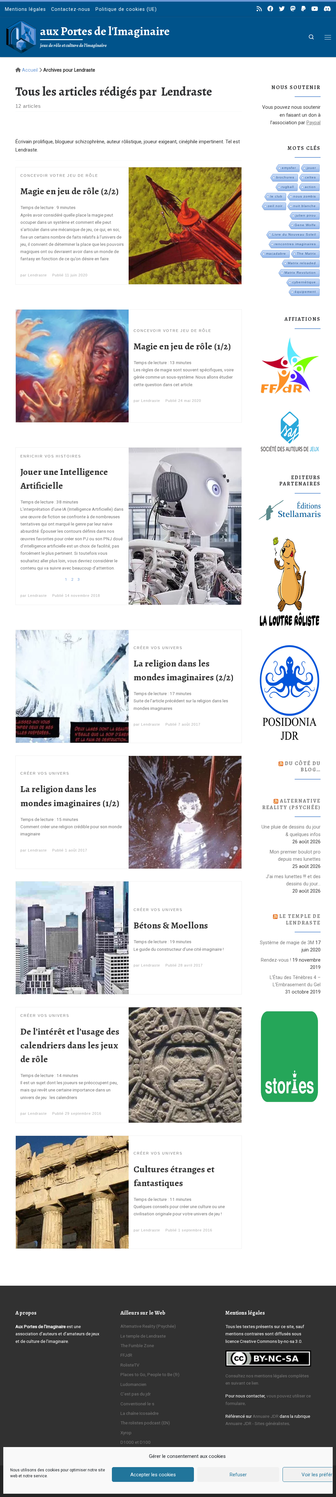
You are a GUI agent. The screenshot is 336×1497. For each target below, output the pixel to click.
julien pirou (306, 215)
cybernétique (304, 282)
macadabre (276, 253)
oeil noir (275, 206)
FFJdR (126, 1355)
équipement (305, 291)
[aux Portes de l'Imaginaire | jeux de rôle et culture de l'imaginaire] (21, 36)
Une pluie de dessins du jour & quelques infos (291, 830)
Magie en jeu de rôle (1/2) (182, 346)
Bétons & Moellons (171, 925)
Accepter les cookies (153, 1475)
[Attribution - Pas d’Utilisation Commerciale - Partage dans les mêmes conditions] (268, 1358)
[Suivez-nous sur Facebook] (270, 8)
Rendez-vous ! (276, 960)
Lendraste (37, 275)
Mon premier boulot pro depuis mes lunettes (295, 855)
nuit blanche (304, 206)
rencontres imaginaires (295, 244)
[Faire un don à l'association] (303, 8)
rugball (288, 187)
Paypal (313, 122)
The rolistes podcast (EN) (145, 1422)
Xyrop (126, 1432)
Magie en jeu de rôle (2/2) (69, 191)
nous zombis (304, 196)
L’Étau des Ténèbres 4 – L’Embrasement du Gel (295, 981)
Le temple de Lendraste (300, 919)
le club (276, 196)
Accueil (30, 70)
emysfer (289, 168)
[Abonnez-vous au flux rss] (259, 8)
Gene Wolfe (305, 225)
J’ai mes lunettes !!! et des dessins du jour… (293, 880)
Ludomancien (133, 1384)
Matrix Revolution (300, 272)
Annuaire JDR (266, 1416)
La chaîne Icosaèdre (139, 1413)
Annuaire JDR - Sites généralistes (257, 1423)
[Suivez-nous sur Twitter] (282, 8)
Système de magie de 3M (287, 942)
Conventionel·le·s (137, 1403)
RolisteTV (129, 1365)
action (310, 187)
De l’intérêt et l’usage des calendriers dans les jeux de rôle (69, 1045)
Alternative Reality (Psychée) (291, 804)
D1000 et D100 (135, 1442)
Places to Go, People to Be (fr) (149, 1374)
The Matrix (306, 253)
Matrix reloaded (302, 263)
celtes (310, 177)
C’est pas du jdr (135, 1393)
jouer (311, 168)
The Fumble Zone (137, 1345)
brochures (285, 177)
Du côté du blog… (303, 766)
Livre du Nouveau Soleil (294, 234)
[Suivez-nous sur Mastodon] (293, 8)
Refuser (238, 1475)
